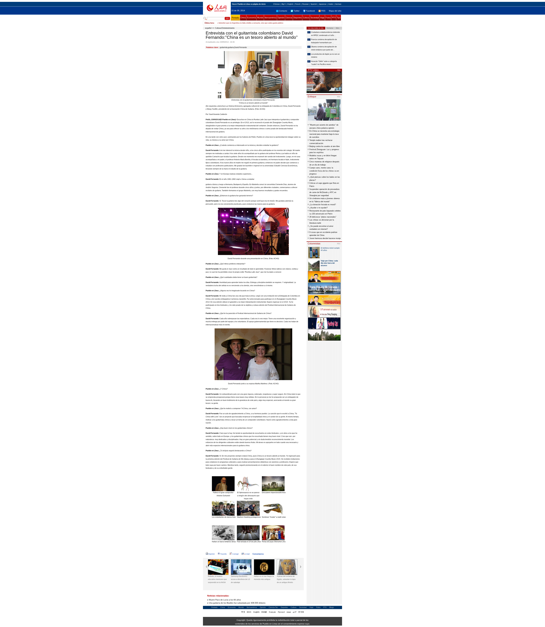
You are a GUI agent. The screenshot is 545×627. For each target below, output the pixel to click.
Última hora (209, 23)
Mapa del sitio (335, 11)
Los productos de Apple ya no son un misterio (325, 55)
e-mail (247, 554)
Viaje (322, 17)
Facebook (310, 11)
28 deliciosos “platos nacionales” (322, 217)
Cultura (306, 17)
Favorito (223, 554)
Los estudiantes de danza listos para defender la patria (233, 517)
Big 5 (284, 4)
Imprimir (211, 554)
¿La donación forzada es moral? (322, 204)
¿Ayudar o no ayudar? (318, 208)
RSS (323, 11)
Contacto (283, 11)
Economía (251, 17)
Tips (338, 17)
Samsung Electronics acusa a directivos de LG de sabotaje (217, 579)
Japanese (322, 4)
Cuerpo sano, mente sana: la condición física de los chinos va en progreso (324, 171)
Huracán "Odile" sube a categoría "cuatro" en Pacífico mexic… (324, 62)
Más (339, 70)
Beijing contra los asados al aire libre (324, 146)
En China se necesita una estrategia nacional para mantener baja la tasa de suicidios (324, 134)
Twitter (297, 11)
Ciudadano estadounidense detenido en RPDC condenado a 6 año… (325, 33)
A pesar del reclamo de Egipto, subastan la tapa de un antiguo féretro (263, 579)
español (208, 28)
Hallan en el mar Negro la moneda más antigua (241, 577)
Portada (235, 17)
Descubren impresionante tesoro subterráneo (279, 493)
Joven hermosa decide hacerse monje (325, 238)
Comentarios (258, 554)
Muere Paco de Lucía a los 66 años (225, 600)
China (243, 17)
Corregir (235, 554)
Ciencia (289, 17)
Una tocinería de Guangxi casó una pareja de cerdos (238, 23)
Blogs (331, 607)
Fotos (328, 17)
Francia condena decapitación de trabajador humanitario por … (324, 41)
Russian (305, 4)
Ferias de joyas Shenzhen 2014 (274, 542)
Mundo (260, 17)
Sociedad (315, 17)
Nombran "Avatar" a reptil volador (275, 517)
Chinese (276, 4)
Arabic (330, 4)
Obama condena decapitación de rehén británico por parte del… (324, 48)
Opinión (281, 17)
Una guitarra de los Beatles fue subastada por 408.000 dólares (237, 603)
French (297, 4)
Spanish (314, 4)
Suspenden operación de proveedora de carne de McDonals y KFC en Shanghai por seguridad (324, 192)
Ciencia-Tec (273, 607)
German (338, 4)
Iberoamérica (270, 17)
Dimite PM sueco (283, 576)
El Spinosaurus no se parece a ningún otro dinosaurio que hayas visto (248, 496)
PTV (334, 17)
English (290, 4)
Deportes (298, 17)
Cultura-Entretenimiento (224, 28)
